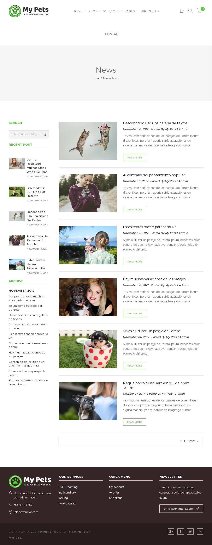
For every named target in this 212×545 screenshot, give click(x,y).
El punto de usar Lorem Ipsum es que (28, 345)
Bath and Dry (67, 492)
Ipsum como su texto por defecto (36, 192)
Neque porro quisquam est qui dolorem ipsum (156, 385)
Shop (93, 11)
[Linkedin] (200, 531)
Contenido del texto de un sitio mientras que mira (26, 363)
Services (111, 11)
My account (116, 487)
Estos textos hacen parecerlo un (150, 227)
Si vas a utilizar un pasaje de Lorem (151, 331)
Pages (129, 11)
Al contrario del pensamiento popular (154, 175)
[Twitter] (190, 531)
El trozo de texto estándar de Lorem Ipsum (28, 382)
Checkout (115, 497)
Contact (112, 34)
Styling (63, 497)
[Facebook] (180, 531)
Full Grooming (68, 487)
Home (78, 11)
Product (148, 11)
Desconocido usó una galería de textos (155, 123)
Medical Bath (67, 503)
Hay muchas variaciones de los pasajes (154, 279)
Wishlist (114, 492)
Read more (134, 157)
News (107, 78)
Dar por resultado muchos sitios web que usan (37, 166)
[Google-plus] (171, 531)
